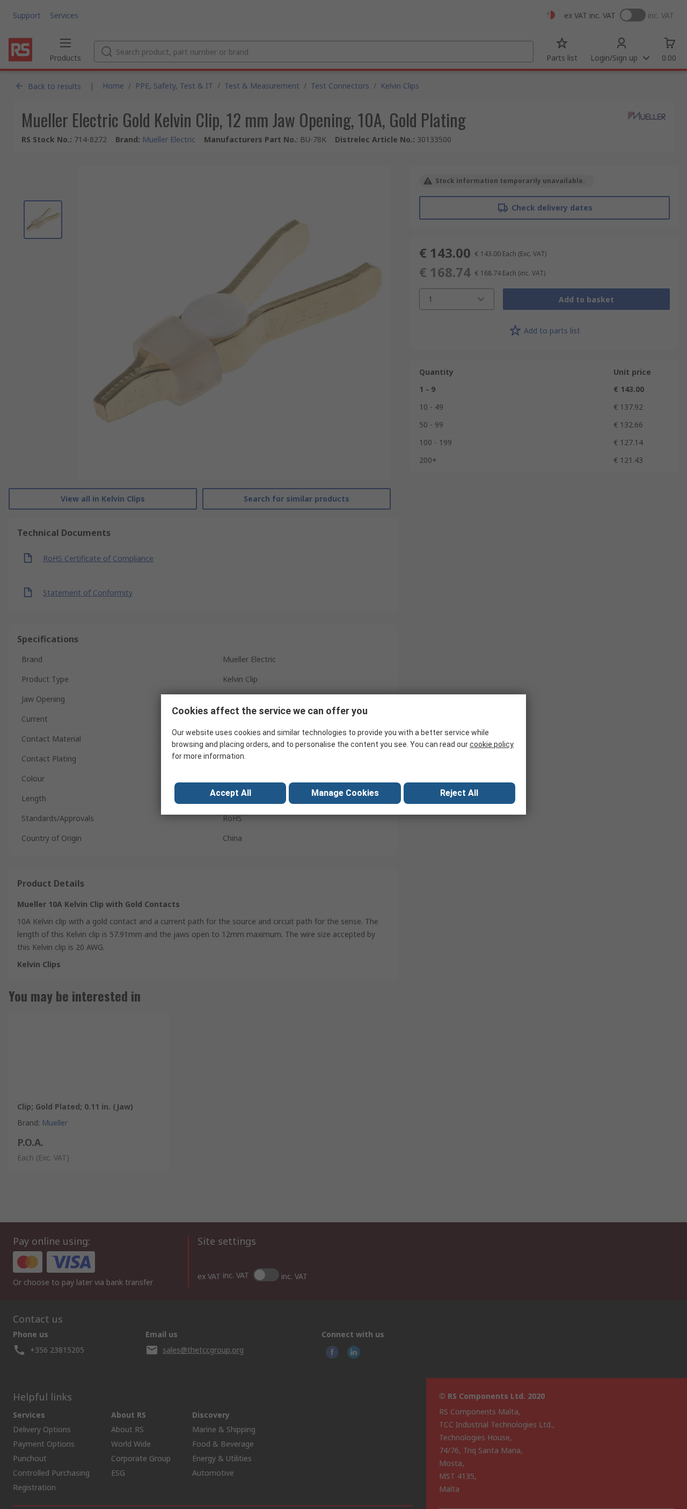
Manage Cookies (345, 793)
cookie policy (492, 744)
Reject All (459, 793)
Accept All (230, 793)
